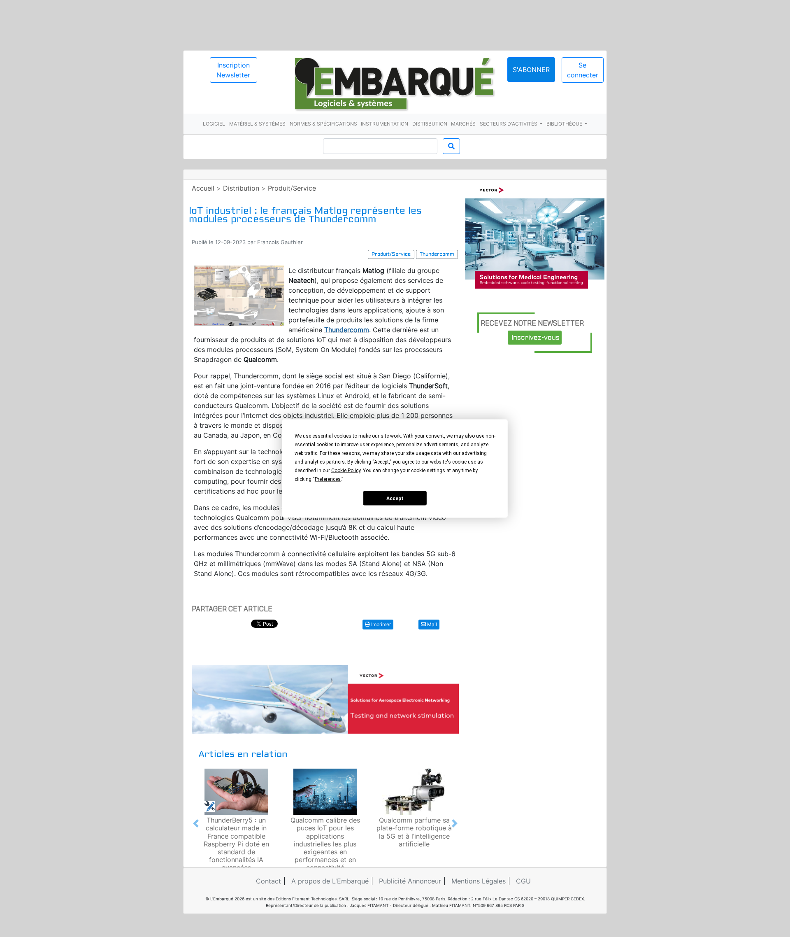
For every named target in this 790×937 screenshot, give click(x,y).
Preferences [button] (328, 479)
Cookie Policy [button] (345, 470)
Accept (395, 498)
